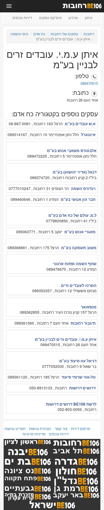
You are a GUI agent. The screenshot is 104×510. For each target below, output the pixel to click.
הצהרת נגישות (40, 428)
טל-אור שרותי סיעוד (78, 377)
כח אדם (39, 33)
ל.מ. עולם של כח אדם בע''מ (72, 215)
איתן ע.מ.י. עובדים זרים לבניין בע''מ (66, 339)
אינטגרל (88, 134)
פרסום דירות (80, 428)
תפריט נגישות (15, 428)
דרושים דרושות (82, 388)
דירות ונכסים (22, 17)
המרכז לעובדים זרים (79, 285)
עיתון (88, 17)
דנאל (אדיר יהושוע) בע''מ (75, 172)
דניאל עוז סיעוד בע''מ (78, 361)
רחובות (88, 33)
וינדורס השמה (83, 188)
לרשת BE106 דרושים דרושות (71, 404)
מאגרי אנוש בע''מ (80, 231)
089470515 (89, 83)
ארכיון (73, 17)
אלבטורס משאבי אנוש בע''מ (72, 150)
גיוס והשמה (19, 33)
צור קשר (61, 428)
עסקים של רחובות (64, 33)
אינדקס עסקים (50, 17)
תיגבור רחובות (83, 323)
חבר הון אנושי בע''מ (78, 199)
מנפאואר (89, 307)
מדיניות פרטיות (33, 433)
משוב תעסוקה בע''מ (79, 247)
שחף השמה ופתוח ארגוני (75, 263)
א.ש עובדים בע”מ (80, 123)
